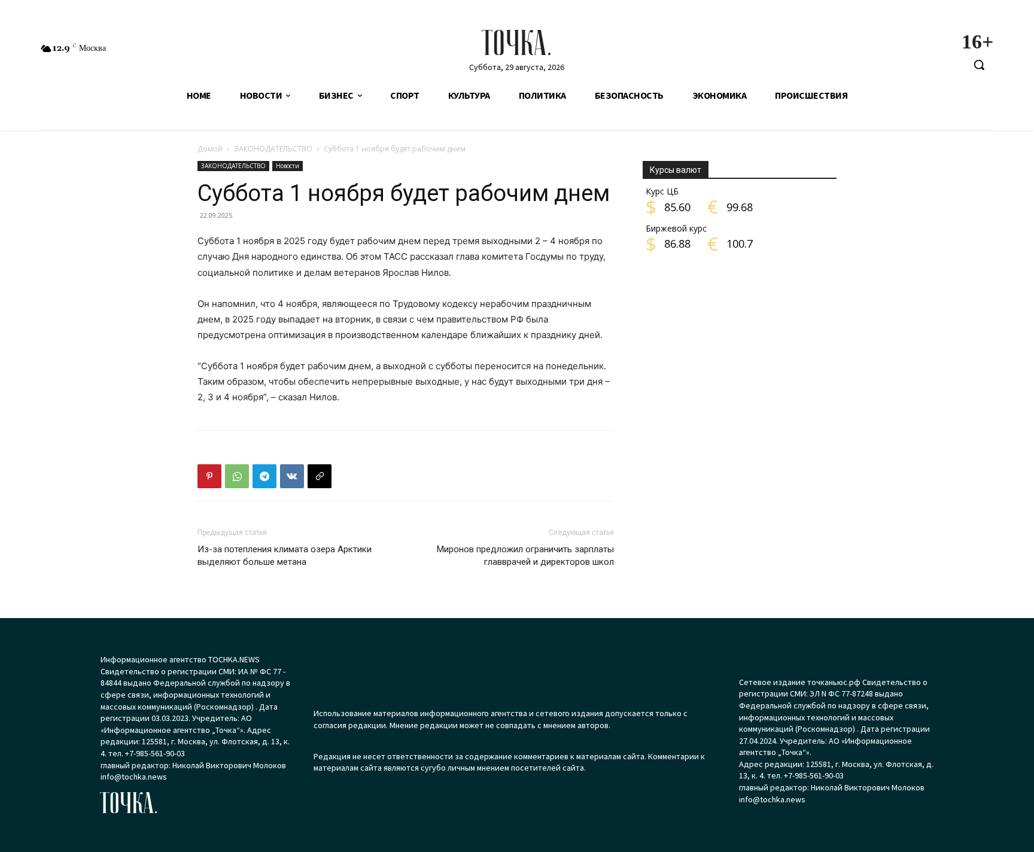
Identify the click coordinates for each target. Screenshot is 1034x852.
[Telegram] (264, 476)
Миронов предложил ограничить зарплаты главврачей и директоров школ (525, 555)
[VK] (292, 476)
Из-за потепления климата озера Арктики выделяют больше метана (284, 555)
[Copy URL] (320, 476)
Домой (210, 149)
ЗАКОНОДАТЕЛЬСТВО (273, 149)
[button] (979, 64)
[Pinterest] (209, 476)
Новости (287, 166)
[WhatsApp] (237, 476)
